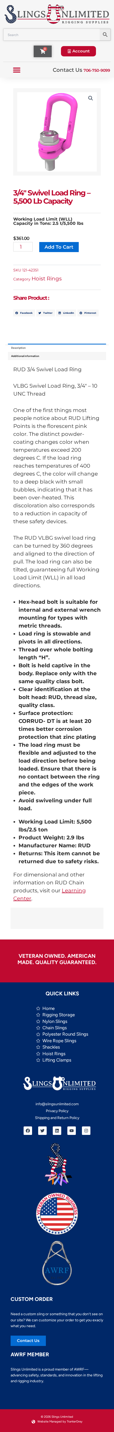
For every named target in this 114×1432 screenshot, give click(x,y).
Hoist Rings (47, 278)
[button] (17, 70)
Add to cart (59, 247)
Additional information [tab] (25, 356)
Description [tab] (18, 348)
